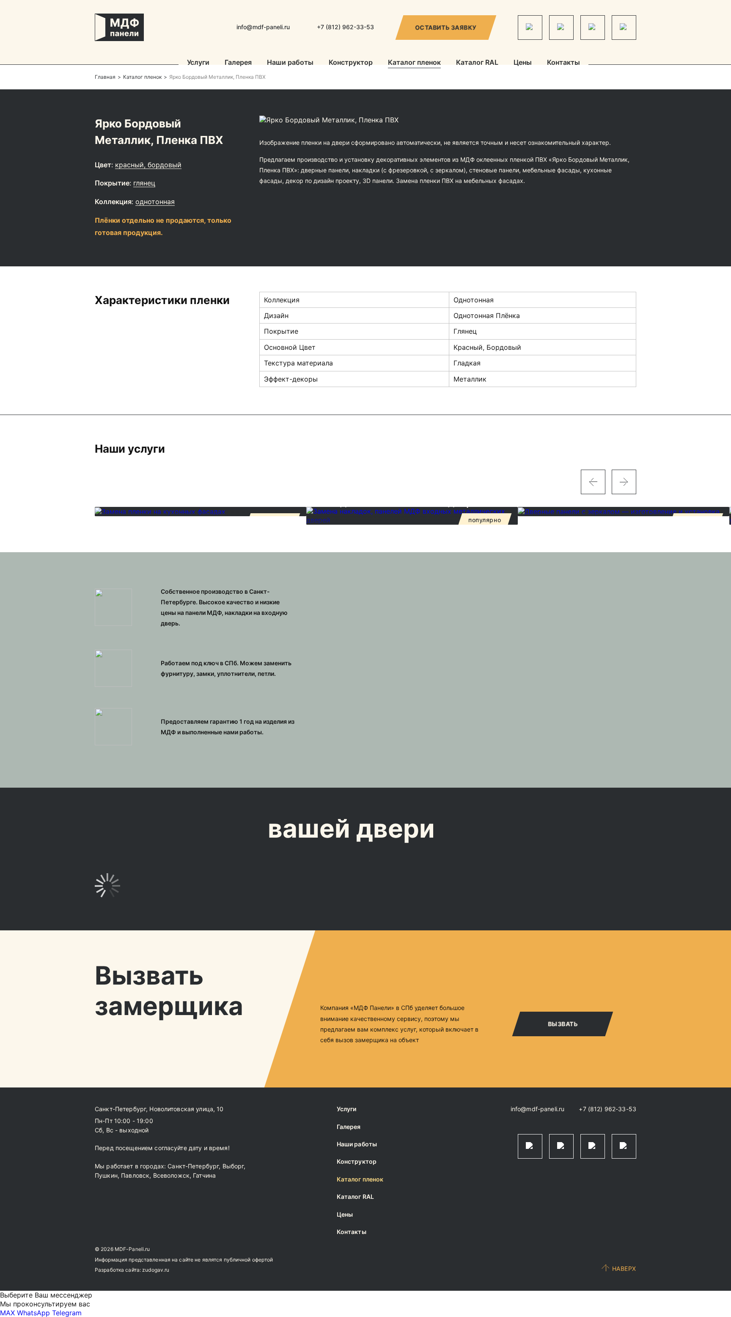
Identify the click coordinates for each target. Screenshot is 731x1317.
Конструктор (351, 62)
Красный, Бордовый (148, 164)
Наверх (624, 1268)
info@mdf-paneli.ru (263, 26)
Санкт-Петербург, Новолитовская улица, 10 (159, 1108)
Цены (523, 62)
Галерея (238, 62)
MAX (7, 1313)
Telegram (67, 1313)
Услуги (198, 62)
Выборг (233, 1166)
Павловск (135, 1175)
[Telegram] (530, 27)
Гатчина (204, 1175)
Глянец (144, 183)
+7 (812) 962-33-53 (607, 1108)
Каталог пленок (414, 62)
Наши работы (290, 62)
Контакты (563, 62)
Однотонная (155, 201)
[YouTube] (624, 27)
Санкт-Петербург (193, 1166)
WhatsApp (33, 1313)
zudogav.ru (155, 1270)
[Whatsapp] (561, 27)
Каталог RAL (477, 62)
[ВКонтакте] (592, 27)
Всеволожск (171, 1175)
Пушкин (106, 1175)
